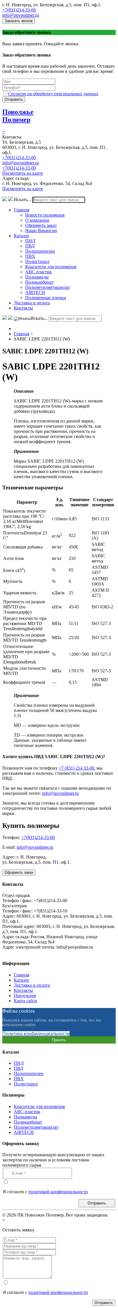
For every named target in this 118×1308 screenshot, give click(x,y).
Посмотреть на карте (22, 173)
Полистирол (37, 261)
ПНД (30, 240)
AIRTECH (35, 292)
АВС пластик (38, 271)
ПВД (30, 246)
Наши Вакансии (41, 230)
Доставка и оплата (32, 302)
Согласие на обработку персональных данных (53, 93)
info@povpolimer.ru (20, 15)
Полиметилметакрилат (47, 287)
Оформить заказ (40, 225)
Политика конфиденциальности (36, 1033)
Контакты (23, 307)
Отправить (14, 99)
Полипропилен (40, 251)
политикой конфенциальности (58, 1191)
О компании (37, 220)
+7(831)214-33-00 (19, 9)
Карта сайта (25, 1000)
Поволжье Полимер (18, 115)
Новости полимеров (45, 215)
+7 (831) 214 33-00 (76, 768)
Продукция (25, 995)
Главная (21, 209)
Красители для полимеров (50, 266)
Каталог (22, 235)
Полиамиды (37, 277)
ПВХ (30, 256)
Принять (59, 1040)
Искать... (22, 199)
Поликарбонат (39, 282)
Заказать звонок (19, 21)
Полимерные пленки (45, 297)
